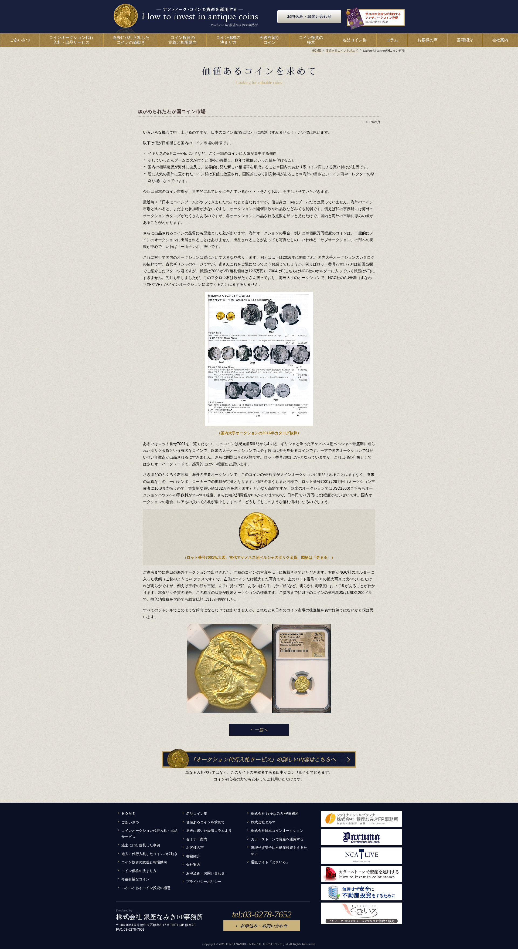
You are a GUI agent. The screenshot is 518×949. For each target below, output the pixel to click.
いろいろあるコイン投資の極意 (146, 888)
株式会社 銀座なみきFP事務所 (275, 814)
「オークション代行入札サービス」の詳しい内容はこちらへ (263, 759)
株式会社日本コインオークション (277, 831)
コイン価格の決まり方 (138, 871)
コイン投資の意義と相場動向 (144, 862)
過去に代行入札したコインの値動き (149, 854)
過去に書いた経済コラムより (209, 831)
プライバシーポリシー (203, 882)
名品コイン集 (196, 814)
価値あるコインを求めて (205, 822)
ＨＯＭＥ (128, 814)
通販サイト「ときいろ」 (270, 862)
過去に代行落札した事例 (140, 845)
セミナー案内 (196, 839)
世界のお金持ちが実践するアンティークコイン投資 (383, 17)
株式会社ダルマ (263, 822)
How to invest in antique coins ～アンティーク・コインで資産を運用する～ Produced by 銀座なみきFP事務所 (185, 18)
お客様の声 (195, 848)
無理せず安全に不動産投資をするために (279, 851)
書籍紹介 (193, 856)
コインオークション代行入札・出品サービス (149, 834)
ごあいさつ (130, 822)
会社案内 (193, 865)
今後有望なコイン (135, 879)
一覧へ (261, 730)
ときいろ (361, 913)
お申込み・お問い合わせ (309, 16)
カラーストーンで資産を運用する (277, 839)
